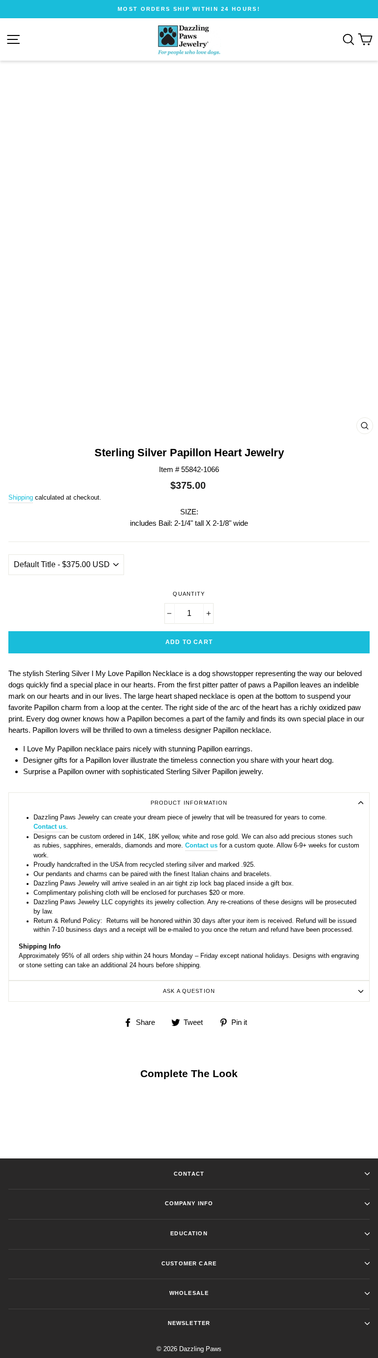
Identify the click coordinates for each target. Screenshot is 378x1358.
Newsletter (189, 1323)
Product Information (189, 803)
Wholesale (189, 1293)
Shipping (20, 497)
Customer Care (189, 1263)
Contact (189, 1174)
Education (188, 1233)
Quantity (189, 594)
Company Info (189, 1203)
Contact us (49, 826)
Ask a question (189, 991)
